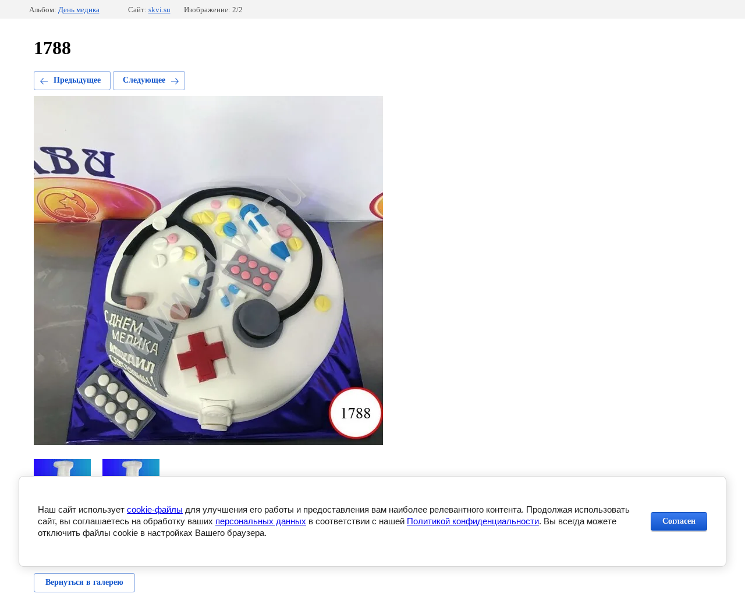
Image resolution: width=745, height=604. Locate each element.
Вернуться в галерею (84, 582)
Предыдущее (77, 80)
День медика (79, 9)
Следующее (144, 80)
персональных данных (260, 521)
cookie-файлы (155, 509)
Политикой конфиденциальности (473, 521)
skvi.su (159, 9)
